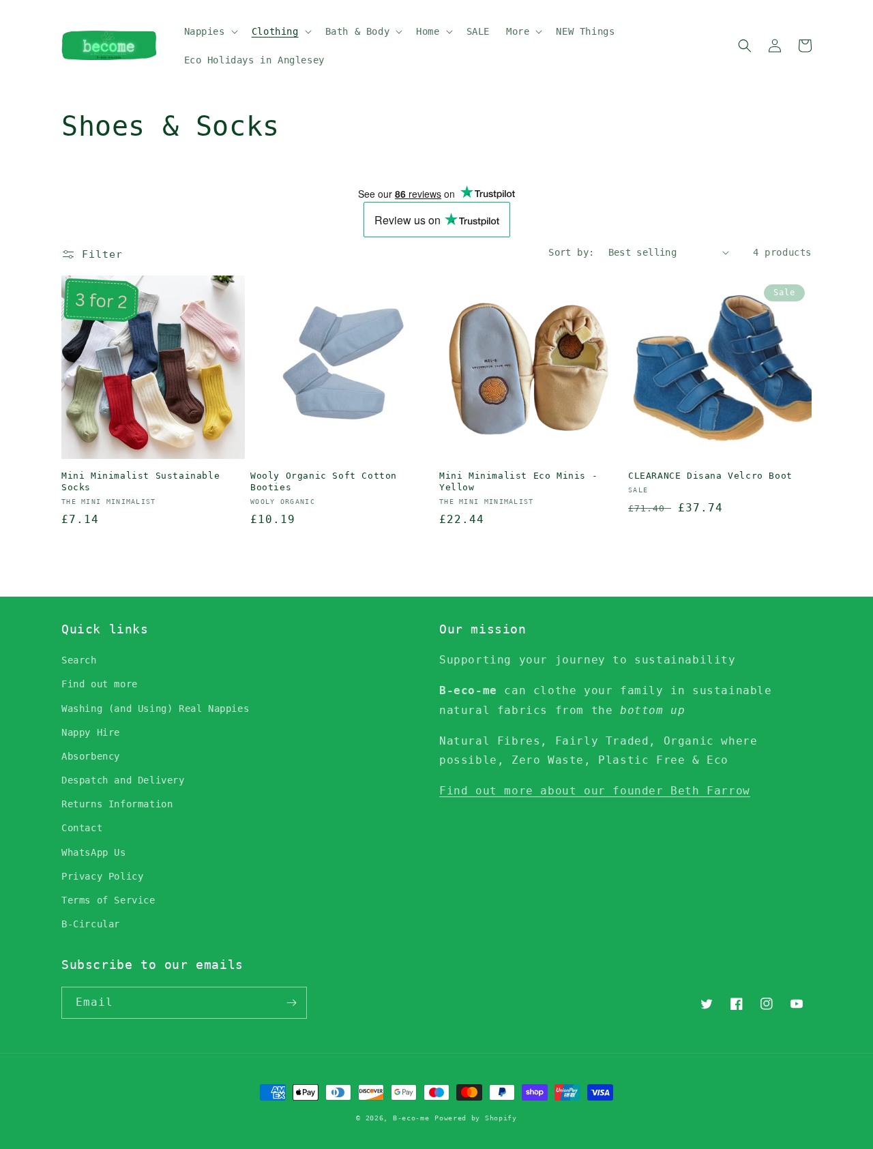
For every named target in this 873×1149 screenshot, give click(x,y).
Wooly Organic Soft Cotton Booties (323, 481)
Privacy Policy (102, 876)
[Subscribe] (291, 1003)
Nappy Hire (90, 732)
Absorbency (90, 756)
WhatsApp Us (93, 852)
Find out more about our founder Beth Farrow (594, 790)
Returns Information (117, 804)
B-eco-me (411, 1118)
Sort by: (571, 252)
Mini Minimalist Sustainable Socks (140, 481)
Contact (81, 827)
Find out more (99, 683)
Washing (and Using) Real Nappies (155, 708)
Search (79, 660)
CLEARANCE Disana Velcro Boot (710, 476)
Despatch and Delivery (123, 780)
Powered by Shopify (475, 1118)
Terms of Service (108, 900)
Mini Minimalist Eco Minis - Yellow (518, 481)
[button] (209, 31)
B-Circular (90, 924)
